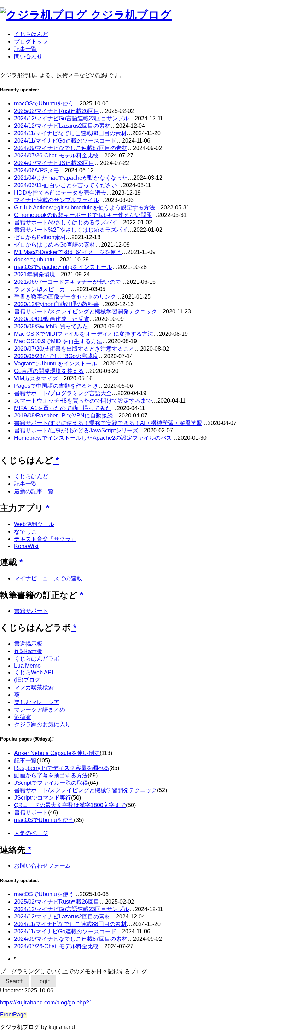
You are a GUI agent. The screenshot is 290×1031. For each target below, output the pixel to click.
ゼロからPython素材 (40, 237)
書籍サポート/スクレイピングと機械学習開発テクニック (85, 312)
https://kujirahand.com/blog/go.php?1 (46, 1003)
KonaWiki (26, 546)
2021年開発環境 (34, 274)
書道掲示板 (28, 644)
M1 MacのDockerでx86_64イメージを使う (68, 252)
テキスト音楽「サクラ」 (45, 539)
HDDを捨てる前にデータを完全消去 (60, 193)
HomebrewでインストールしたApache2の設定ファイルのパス (93, 438)
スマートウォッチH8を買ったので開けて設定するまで (83, 401)
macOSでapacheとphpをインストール (63, 267)
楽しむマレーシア (36, 702)
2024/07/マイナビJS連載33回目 (54, 163)
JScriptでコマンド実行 (42, 798)
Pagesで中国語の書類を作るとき (56, 386)
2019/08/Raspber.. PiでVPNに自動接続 (63, 416)
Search (15, 981)
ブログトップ (31, 42)
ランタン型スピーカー (42, 289)
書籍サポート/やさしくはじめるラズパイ (65, 222)
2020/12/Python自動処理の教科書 (56, 304)
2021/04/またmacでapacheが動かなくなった (71, 178)
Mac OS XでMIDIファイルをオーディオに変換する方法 (83, 334)
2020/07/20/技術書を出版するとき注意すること (74, 349)
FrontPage (13, 1015)
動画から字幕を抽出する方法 (51, 775)
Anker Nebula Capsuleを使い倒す (57, 753)
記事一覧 (25, 49)
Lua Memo (27, 666)
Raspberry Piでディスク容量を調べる (61, 768)
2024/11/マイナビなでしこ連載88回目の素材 (70, 133)
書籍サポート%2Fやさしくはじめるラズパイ (71, 230)
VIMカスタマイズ (36, 378)
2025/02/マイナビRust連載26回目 (56, 111)
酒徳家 (22, 717)
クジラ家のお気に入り (42, 724)
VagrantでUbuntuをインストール (55, 364)
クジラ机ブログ (131, 14)
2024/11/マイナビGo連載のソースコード (65, 141)
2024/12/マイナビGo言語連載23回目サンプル (71, 118)
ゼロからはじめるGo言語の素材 (54, 245)
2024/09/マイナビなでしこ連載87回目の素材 (70, 148)
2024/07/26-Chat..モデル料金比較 (56, 155)
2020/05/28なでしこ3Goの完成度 (56, 356)
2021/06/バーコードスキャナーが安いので (67, 282)
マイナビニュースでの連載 (48, 578)
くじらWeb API (33, 672)
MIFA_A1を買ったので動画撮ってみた (62, 408)
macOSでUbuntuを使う (44, 103)
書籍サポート (31, 611)
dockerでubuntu (34, 260)
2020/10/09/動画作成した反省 (51, 319)
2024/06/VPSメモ (36, 170)
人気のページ (31, 833)
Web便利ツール (34, 524)
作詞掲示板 (28, 651)
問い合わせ (28, 56)
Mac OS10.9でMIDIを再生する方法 (58, 341)
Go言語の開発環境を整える (49, 371)
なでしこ (25, 532)
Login (43, 981)
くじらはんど (31, 34)
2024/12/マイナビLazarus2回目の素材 (62, 126)
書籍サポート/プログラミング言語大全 (63, 393)
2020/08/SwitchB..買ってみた (51, 326)
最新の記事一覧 (34, 491)
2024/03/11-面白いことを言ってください (65, 185)
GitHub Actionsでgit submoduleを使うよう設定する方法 (84, 208)
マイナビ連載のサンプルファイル (56, 200)
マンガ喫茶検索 (34, 687)
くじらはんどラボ (36, 659)
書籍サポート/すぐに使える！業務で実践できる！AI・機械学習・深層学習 (108, 423)
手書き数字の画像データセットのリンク (65, 297)
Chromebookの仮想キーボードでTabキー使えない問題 (83, 215)
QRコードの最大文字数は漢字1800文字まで (70, 805)
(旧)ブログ (27, 680)
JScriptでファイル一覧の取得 (51, 783)
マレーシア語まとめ (39, 710)
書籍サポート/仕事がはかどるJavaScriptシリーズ (76, 430)
